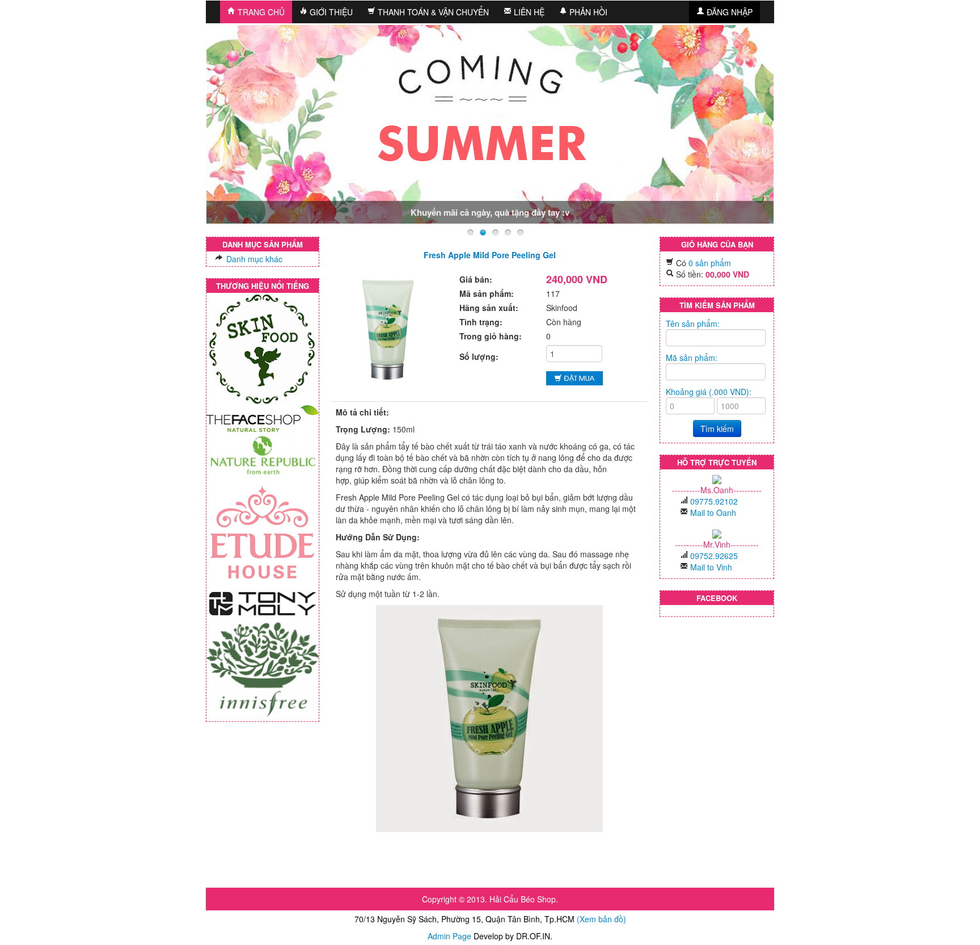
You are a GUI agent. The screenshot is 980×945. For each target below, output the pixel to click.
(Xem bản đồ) (601, 919)
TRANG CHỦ (260, 12)
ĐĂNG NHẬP (728, 12)
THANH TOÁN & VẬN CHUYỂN (432, 12)
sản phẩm (709, 262)
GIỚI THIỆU (330, 12)
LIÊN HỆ (528, 12)
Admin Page (449, 936)
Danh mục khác (253, 258)
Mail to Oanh (713, 512)
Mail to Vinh (711, 567)
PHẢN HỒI (587, 12)
